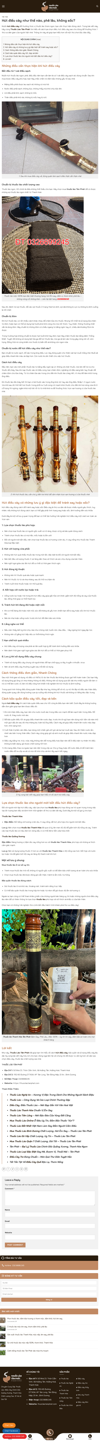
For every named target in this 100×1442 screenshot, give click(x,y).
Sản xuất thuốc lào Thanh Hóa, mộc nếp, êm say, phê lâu (30, 1335)
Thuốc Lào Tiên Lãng (21, 1115)
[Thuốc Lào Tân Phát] (50, 6)
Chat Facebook (11, 1431)
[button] (3, 6)
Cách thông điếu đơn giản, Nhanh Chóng (20, 50)
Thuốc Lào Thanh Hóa (21, 1110)
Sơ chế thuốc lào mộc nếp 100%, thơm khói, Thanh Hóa (30, 1343)
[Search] (97, 6)
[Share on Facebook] (8, 1169)
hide (38, 39)
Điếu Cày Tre (16, 1156)
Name (7, 1210)
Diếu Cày (14, 1105)
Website (8, 1232)
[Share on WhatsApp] (4, 1169)
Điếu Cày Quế (33, 1162)
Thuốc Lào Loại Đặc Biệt (23, 1151)
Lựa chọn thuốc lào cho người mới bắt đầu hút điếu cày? (27, 56)
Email (7, 1221)
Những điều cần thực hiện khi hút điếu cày (21, 44)
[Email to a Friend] (17, 1169)
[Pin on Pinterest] (22, 1169)
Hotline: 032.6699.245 (14, 1436)
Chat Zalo (9, 1425)
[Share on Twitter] (13, 1169)
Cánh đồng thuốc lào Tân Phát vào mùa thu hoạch (27, 1351)
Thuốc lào (65, 1378)
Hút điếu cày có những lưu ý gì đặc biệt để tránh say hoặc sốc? (30, 47)
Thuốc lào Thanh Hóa (12, 816)
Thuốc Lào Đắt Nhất (20, 1125)
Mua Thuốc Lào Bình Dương (25, 1131)
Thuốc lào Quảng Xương (13, 836)
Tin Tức (5, 17)
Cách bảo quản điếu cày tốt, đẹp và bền (20, 53)
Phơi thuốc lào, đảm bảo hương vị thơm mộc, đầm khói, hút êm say (34, 1319)
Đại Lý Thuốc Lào (31, 1146)
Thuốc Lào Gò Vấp (19, 1136)
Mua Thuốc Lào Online (21, 1120)
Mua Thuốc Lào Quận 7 (22, 1141)
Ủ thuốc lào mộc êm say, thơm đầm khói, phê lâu (27, 1327)
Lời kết (7, 59)
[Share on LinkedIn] (26, 1169)
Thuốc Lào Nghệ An (20, 1094)
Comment (10, 1189)
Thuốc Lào (15, 1099)
